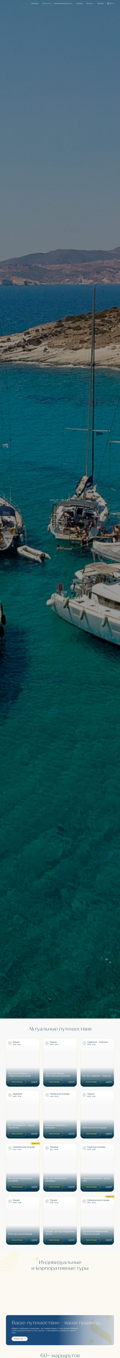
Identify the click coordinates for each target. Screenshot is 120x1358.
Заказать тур (18, 1339)
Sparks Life (54, 500)
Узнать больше (17, 1082)
